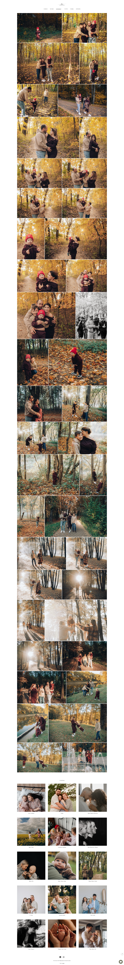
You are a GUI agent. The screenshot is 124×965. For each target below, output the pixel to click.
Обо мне (52, 8)
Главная (45, 8)
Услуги (66, 8)
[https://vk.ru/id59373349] (60, 957)
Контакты (78, 8)
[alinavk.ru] (62, 4)
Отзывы (71, 8)
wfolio (63, 963)
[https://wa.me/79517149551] (64, 957)
